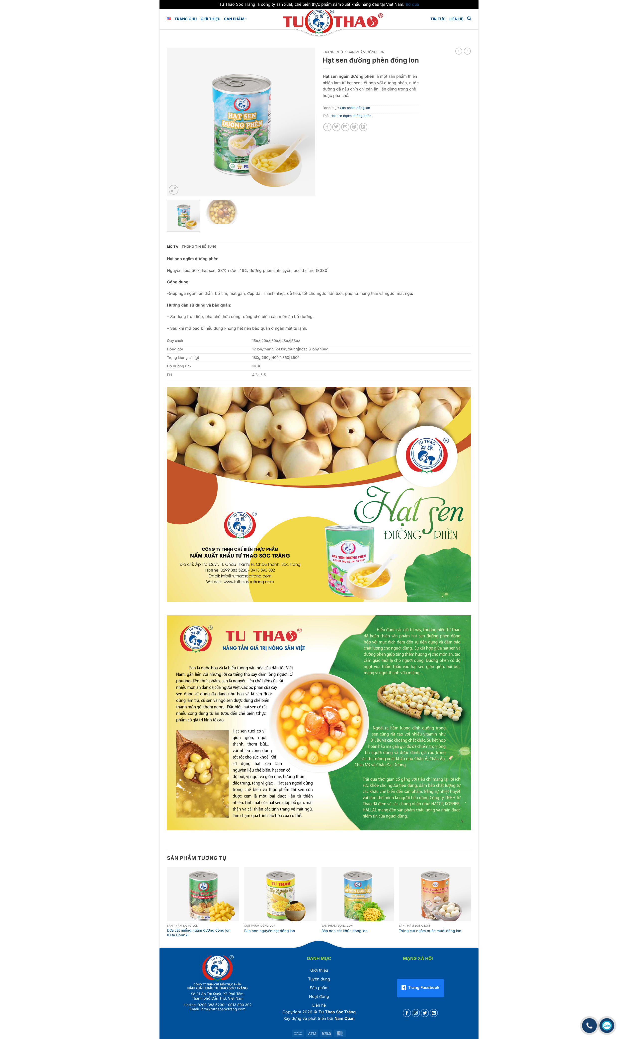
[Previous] (176, 122)
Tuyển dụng (319, 978)
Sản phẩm (234, 19)
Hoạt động (319, 996)
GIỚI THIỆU (211, 19)
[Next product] (458, 51)
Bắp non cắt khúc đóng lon (344, 931)
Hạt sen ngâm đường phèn (350, 116)
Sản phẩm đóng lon (366, 52)
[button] (469, 18)
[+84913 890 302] (589, 1023)
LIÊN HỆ (456, 19)
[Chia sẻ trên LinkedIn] (363, 127)
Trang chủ (185, 19)
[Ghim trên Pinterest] (354, 127)
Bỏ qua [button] (412, 4)
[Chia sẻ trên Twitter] (336, 127)
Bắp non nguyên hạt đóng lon (269, 931)
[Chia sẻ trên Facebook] (327, 127)
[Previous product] (467, 51)
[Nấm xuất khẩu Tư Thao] (319, 20)
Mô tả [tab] (172, 246)
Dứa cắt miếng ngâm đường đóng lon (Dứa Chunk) (199, 932)
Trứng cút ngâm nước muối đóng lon (430, 931)
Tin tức (438, 19)
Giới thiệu (319, 970)
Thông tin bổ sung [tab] (199, 246)
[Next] (306, 122)
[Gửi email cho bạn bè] (345, 127)
